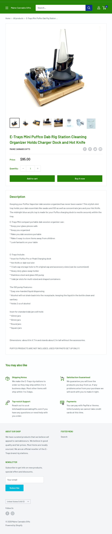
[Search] (89, 8)
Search (64, 436)
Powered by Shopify (13, 525)
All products (18, 18)
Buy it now (80, 178)
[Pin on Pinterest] (90, 149)
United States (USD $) (15, 501)
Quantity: (14, 168)
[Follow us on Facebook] (7, 513)
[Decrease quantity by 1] (23, 168)
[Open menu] (6, 8)
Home (8, 18)
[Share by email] (100, 149)
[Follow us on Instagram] (12, 513)
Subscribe (14, 488)
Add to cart (32, 178)
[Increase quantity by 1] (38, 168)
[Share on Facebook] (85, 149)
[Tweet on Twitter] (95, 149)
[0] (104, 7)
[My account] (98, 7)
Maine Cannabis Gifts (20, 149)
